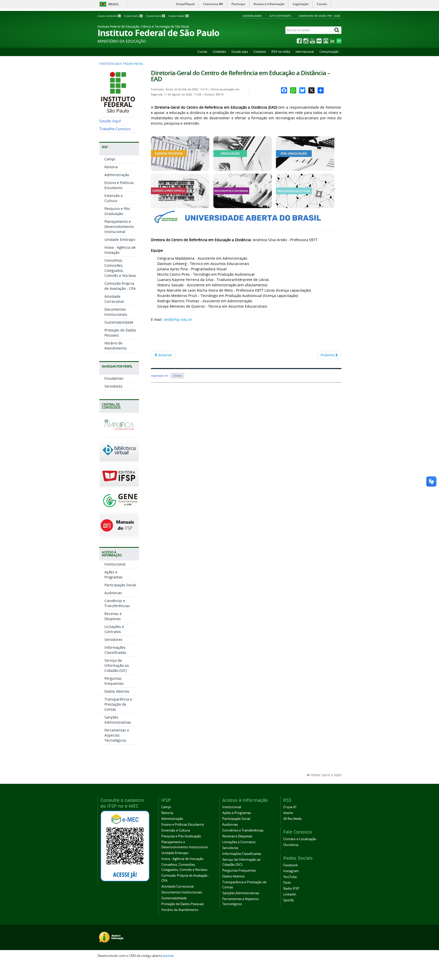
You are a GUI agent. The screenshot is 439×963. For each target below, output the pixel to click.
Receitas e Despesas (113, 616)
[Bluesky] (302, 90)
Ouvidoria (290, 845)
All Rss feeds (292, 819)
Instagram (291, 871)
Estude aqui (239, 51)
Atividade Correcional (114, 299)
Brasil (113, 4)
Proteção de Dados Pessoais (182, 904)
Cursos (202, 51)
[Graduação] (242, 168)
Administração (116, 174)
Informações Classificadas (115, 650)
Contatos (259, 51)
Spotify (288, 900)
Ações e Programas (113, 574)
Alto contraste (280, 16)
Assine (288, 813)
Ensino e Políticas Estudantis (119, 185)
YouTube (290, 877)
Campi (109, 159)
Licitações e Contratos (114, 629)
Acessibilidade (252, 16)
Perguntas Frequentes (114, 681)
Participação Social (120, 585)
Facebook (290, 865)
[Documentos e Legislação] (242, 205)
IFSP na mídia (280, 51)
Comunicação (329, 51)
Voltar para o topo (325, 774)
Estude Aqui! (110, 121)
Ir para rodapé (178, 15)
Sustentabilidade (118, 322)
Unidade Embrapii (119, 239)
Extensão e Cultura (113, 198)
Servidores (113, 386)
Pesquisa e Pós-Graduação (117, 211)
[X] (311, 90)
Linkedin (289, 894)
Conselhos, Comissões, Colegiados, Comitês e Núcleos (120, 268)
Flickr (287, 883)
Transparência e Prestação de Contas (118, 704)
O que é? (289, 807)
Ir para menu (133, 15)
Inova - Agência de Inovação (182, 859)
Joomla (168, 956)
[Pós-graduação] (305, 168)
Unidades (219, 51)
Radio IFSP (291, 888)
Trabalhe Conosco (115, 128)
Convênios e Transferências (117, 603)
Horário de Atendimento (115, 346)
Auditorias (113, 592)
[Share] (321, 90)
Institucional (115, 564)
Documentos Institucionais (115, 312)
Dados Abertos (116, 691)
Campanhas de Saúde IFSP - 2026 (319, 16)
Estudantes (113, 378)
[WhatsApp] (293, 90)
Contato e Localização (299, 839)
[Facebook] (284, 90)
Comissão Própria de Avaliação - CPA (120, 286)
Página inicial (133, 63)
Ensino (177, 375)
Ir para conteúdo (109, 15)
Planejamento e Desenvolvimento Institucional (119, 226)
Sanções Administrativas (117, 720)
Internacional (304, 51)
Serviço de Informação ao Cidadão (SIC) (116, 665)
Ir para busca (155, 15)
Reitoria (111, 166)
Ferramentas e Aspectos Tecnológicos (116, 735)
